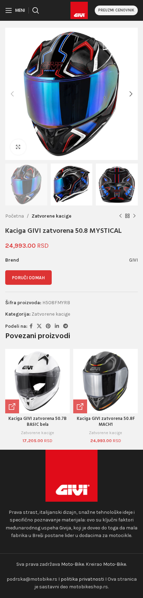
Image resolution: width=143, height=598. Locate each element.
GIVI (133, 260)
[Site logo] (79, 10)
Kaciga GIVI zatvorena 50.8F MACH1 (106, 422)
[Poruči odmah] (12, 406)
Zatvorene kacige (52, 216)
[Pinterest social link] (48, 326)
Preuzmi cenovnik (116, 10)
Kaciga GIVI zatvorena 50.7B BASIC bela (37, 422)
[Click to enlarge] (18, 147)
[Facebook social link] (31, 326)
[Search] (36, 10)
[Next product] (134, 216)
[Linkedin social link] (57, 326)
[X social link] (39, 326)
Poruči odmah (28, 277)
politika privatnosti (82, 579)
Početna (14, 216)
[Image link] (71, 475)
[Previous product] (120, 216)
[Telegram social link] (65, 326)
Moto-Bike (72, 564)
